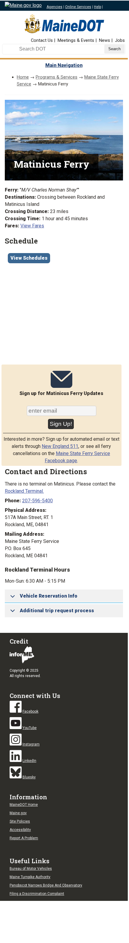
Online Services (78, 7)
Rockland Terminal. (24, 491)
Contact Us (42, 40)
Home (23, 77)
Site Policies (20, 821)
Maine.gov (18, 813)
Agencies (54, 7)
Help (97, 7)
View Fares (32, 226)
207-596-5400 (37, 500)
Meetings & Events (76, 40)
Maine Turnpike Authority (30, 877)
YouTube (29, 728)
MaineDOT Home (24, 805)
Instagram (31, 744)
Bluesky (29, 777)
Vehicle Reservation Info (48, 596)
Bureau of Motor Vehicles (31, 869)
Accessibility (20, 830)
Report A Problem (24, 838)
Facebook (30, 711)
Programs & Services (56, 77)
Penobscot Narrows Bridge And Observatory (46, 885)
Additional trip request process (57, 610)
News (104, 40)
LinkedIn (29, 761)
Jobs (120, 40)
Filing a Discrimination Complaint (37, 894)
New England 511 (60, 446)
